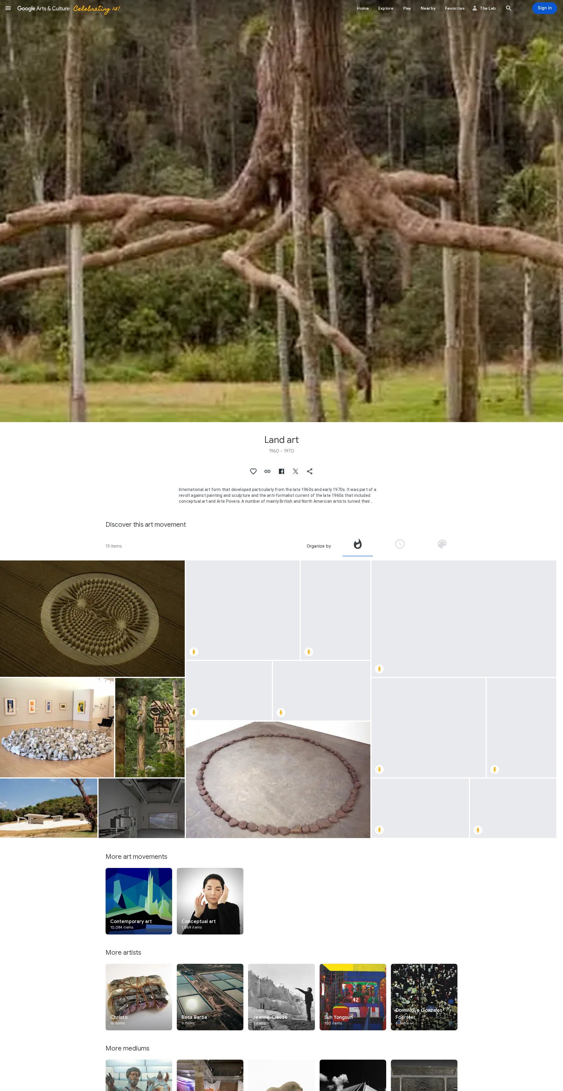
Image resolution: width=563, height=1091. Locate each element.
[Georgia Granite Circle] (57, 727)
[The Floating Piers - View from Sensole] (521, 727)
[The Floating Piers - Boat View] (513, 808)
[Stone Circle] (278, 780)
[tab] (357, 546)
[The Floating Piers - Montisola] (420, 808)
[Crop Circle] (92, 618)
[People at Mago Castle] (150, 727)
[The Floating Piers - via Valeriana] (335, 610)
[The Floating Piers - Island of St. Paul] (321, 690)
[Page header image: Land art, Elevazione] (281, 211)
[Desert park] (48, 808)
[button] (8, 8)
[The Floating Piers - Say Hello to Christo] (243, 610)
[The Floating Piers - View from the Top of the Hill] (464, 618)
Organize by (319, 546)
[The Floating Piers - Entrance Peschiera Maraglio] (229, 690)
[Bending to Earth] (142, 808)
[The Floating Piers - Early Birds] (429, 727)
